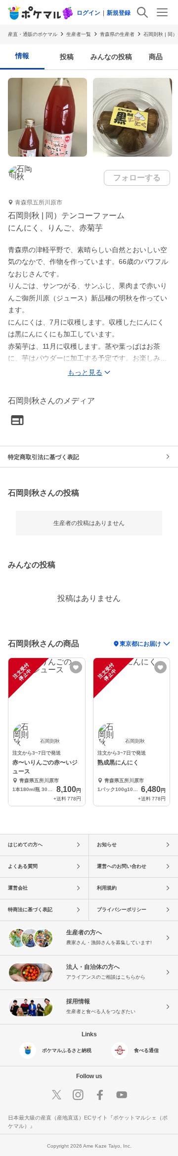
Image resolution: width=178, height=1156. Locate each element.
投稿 (67, 57)
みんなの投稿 (111, 57)
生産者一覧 (78, 34)
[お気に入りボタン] (76, 667)
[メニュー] (162, 12)
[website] (17, 421)
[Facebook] (100, 1095)
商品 (156, 57)
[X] (56, 1095)
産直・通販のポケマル (32, 34)
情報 (22, 56)
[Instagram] (78, 1095)
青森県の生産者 (117, 34)
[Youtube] (122, 1095)
